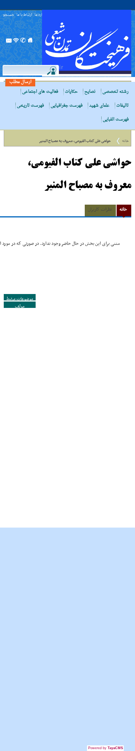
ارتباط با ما (24, 15)
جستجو (8, 15)
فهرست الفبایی (116, 119)
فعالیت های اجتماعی (40, 92)
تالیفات (122, 106)
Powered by (105, 748)
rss (16, 42)
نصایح (90, 92)
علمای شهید (99, 106)
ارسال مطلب (20, 82)
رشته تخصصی (115, 92)
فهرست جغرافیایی (66, 106)
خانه (125, 141)
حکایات (71, 92)
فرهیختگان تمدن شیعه (86, 43)
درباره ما (40, 15)
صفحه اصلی (30, 42)
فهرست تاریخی (30, 106)
